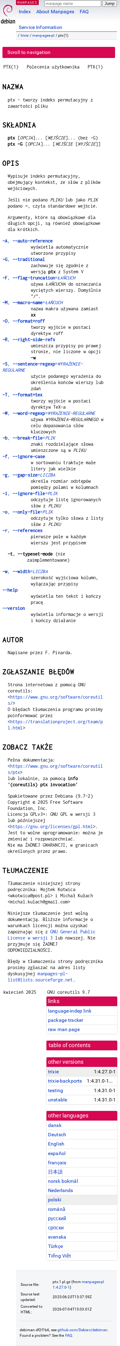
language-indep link (69, 1011)
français (57, 1163)
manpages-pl (43, 35)
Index (25, 11)
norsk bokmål (63, 1181)
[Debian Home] (8, 12)
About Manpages (55, 11)
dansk (55, 1125)
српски (56, 1228)
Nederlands (60, 1190)
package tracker (65, 1020)
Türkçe (55, 1246)
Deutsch (57, 1134)
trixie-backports (65, 1081)
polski (54, 1200)
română (56, 1209)
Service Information (40, 27)
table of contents (70, 1045)
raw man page (64, 1029)
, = (38, 277)
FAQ (84, 11)
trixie (25, 35)
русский (57, 1218)
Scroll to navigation (28, 52)
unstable (57, 1100)
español (57, 1153)
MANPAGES (27, 2)
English (56, 1144)
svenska (57, 1237)
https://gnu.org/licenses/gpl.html (51, 826)
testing (55, 1090)
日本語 (55, 1172)
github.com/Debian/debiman (82, 1330)
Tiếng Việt (59, 1256)
